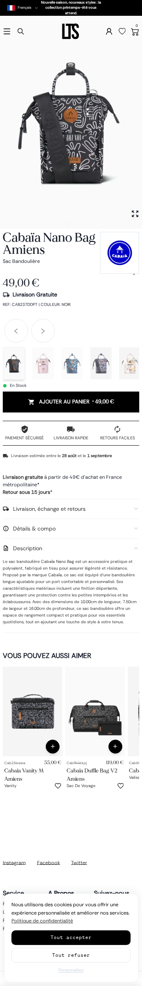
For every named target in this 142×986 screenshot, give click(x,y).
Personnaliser (71, 970)
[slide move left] (16, 331)
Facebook (48, 862)
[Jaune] (130, 363)
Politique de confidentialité (42, 921)
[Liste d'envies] (122, 31)
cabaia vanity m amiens (24, 774)
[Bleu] (72, 363)
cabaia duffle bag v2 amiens (92, 774)
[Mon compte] (109, 31)
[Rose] (43, 363)
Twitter (79, 862)
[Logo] (71, 31)
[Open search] (21, 31)
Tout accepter (71, 937)
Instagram (14, 862)
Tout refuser (71, 955)
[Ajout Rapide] (53, 747)
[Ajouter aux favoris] (58, 786)
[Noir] (14, 363)
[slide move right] (43, 331)
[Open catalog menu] (7, 31)
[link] (32, 711)
